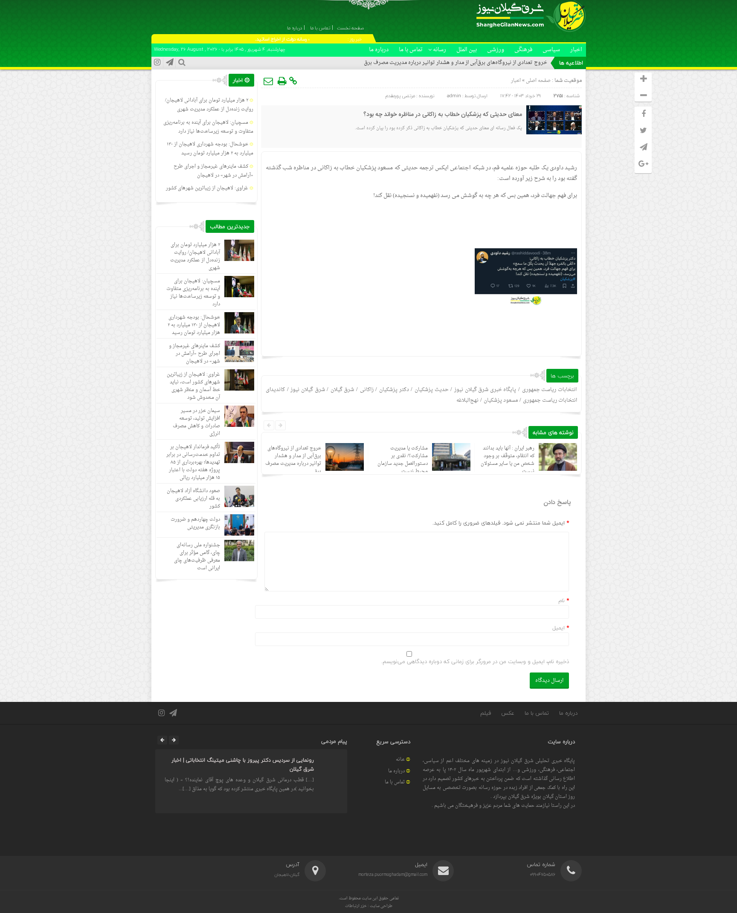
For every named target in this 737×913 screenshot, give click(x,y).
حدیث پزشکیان (432, 389)
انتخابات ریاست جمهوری (549, 389)
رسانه (439, 49)
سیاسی (551, 49)
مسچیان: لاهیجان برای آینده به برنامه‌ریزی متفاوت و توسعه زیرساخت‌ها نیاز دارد (208, 127)
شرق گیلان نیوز (307, 389)
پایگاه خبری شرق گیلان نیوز (485, 389)
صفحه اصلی (538, 80)
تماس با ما (411, 49)
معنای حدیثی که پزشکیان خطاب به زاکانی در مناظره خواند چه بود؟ (442, 115)
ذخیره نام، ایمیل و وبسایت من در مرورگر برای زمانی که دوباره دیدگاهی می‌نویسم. (475, 661)
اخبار (576, 49)
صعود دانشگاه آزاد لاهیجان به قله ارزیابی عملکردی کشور (193, 499)
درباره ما (379, 49)
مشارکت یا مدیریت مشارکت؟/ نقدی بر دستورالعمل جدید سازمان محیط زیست (402, 460)
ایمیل (558, 627)
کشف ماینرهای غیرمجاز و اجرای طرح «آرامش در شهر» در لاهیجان (213, 171)
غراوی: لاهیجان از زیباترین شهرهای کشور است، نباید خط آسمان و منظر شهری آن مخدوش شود (193, 386)
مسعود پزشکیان (501, 400)
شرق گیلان (342, 389)
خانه (400, 759)
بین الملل (466, 49)
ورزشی (495, 49)
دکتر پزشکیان (394, 389)
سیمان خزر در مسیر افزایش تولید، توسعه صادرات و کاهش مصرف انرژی (196, 422)
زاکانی (367, 389)
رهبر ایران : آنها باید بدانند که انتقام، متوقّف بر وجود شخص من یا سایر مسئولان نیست (507, 460)
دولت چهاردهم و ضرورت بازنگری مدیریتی (195, 523)
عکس (507, 713)
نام (561, 600)
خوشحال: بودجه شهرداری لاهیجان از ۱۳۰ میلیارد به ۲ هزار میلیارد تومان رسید (210, 149)
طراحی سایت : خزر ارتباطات (368, 906)
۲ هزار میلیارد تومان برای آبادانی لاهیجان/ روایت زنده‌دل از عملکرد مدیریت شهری (209, 105)
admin (454, 96)
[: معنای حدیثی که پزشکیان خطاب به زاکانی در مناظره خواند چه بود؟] (268, 81)
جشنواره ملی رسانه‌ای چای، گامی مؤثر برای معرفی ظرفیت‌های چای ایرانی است (197, 557)
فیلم (485, 713)
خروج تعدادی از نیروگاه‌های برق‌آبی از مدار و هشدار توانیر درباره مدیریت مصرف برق (455, 62)
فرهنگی (523, 49)
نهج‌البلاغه (467, 400)
